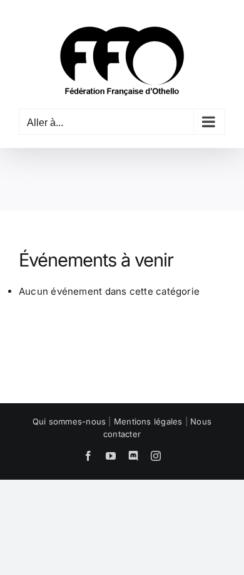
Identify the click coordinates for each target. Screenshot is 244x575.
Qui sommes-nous (69, 421)
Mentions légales (148, 421)
